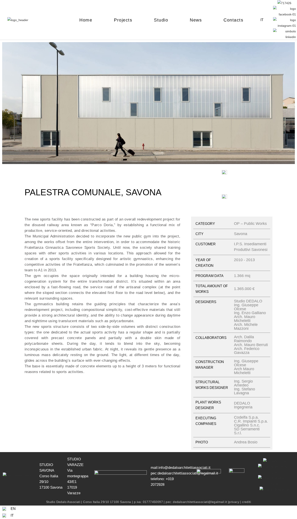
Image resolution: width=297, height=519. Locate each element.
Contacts (233, 20)
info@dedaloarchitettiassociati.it (184, 468)
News (196, 20)
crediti (246, 502)
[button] (6, 104)
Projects (123, 20)
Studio (161, 20)
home (85, 20)
